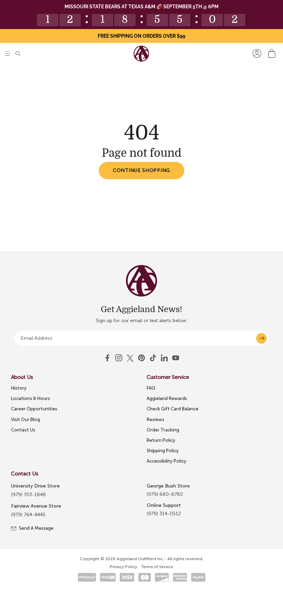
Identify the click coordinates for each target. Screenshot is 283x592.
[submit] (261, 338)
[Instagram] (118, 358)
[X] (130, 358)
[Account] (257, 53)
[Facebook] (107, 358)
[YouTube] (141, 358)
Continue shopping (141, 170)
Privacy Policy (123, 566)
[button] (7, 53)
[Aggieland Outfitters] (141, 54)
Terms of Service (157, 566)
